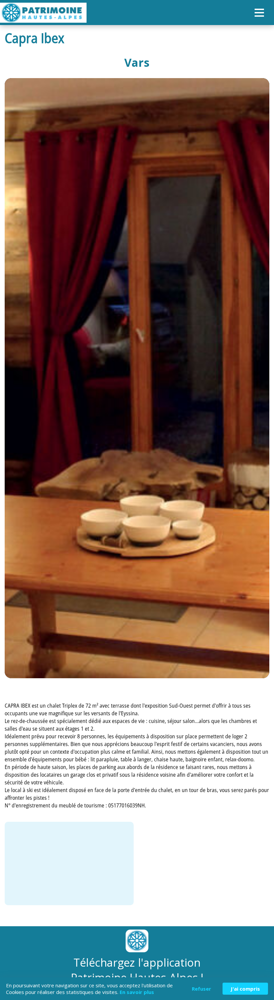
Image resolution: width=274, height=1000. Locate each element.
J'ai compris (245, 988)
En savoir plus (137, 992)
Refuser (201, 988)
